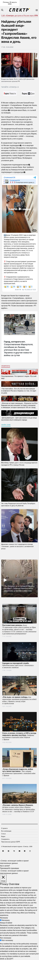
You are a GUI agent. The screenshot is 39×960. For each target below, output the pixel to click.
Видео (3, 836)
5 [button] (18, 599)
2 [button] (9, 599)
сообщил (4, 110)
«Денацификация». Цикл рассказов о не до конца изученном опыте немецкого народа (19, 418)
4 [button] (15, 599)
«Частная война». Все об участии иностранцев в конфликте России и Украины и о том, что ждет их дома (18, 390)
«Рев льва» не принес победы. (19, 700)
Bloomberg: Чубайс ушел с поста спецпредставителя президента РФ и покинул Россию (19, 464)
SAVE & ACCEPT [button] (6, 958)
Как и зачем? (5, 865)
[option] (19, 578)
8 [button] (27, 599)
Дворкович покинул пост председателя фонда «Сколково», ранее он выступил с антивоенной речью (17, 546)
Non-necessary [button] (5, 938)
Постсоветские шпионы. (19, 629)
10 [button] (34, 599)
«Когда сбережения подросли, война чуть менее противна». (18, 772)
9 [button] (30, 599)
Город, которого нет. (18, 348)
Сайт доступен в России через (19, 15)
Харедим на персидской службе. (18, 665)
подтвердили (15, 145)
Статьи (3, 834)
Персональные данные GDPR (10, 842)
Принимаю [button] (4, 868)
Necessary (6, 920)
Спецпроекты (5, 366)
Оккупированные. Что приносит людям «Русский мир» (18, 377)
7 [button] (24, 599)
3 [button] (12, 599)
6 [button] (21, 599)
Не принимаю (13, 868)
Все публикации (6, 831)
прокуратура (19, 172)
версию (25, 164)
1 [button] (5, 599)
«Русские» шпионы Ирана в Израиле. (18, 808)
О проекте (4, 828)
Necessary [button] (4, 917)
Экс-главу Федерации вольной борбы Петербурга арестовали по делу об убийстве (18, 504)
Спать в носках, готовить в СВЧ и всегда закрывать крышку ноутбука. (19, 736)
